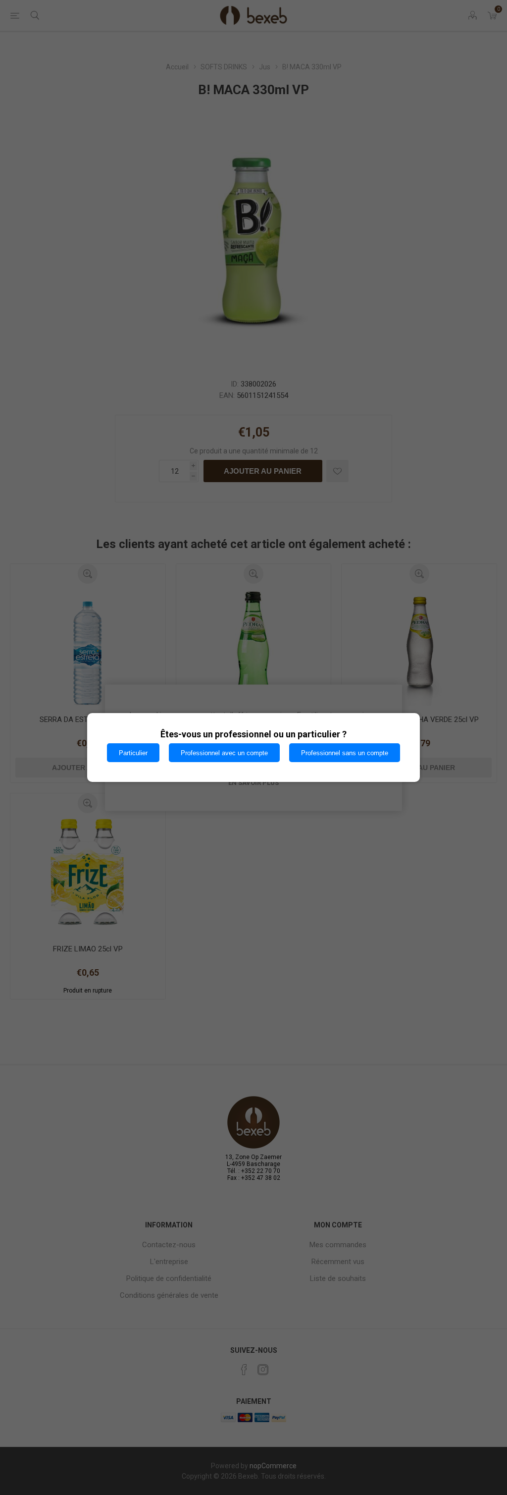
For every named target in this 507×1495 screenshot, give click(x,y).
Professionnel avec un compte (224, 753)
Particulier (133, 753)
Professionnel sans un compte (344, 753)
